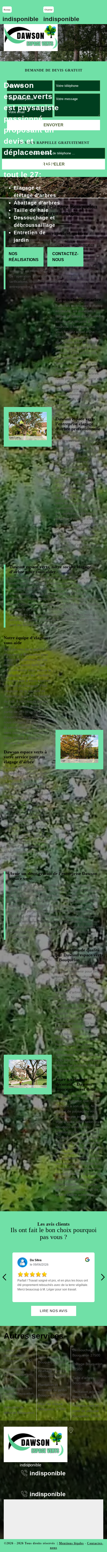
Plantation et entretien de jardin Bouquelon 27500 (52, 1390)
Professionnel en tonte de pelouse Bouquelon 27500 (86, 1411)
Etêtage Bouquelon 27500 (87, 1366)
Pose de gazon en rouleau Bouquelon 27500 (19, 1393)
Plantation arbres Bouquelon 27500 (86, 1394)
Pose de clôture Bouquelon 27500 (52, 1406)
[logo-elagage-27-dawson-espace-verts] (31, 37)
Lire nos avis (53, 1311)
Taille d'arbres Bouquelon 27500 (86, 1380)
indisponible (20, 19)
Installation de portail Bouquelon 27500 (17, 1374)
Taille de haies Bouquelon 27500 (52, 1359)
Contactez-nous (65, 257)
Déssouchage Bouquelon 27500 (86, 1352)
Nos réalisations (24, 257)
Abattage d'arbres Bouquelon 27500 (52, 1373)
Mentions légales (71, 1543)
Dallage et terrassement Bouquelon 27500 (18, 1355)
